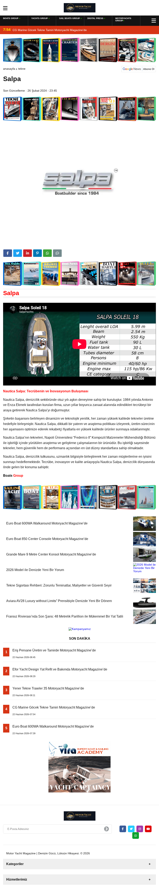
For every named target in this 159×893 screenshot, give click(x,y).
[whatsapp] (135, 835)
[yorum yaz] (57, 253)
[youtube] (148, 829)
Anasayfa (9, 68)
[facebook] (7, 253)
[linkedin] (27, 253)
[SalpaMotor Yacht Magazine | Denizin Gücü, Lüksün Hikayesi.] (79, 7)
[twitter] (17, 253)
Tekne (21, 68)
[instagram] (139, 829)
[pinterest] (37, 253)
